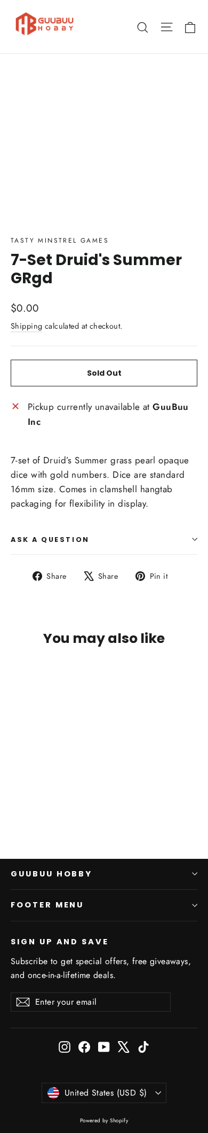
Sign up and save (60, 941)
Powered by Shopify (104, 1120)
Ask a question (50, 539)
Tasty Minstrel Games (60, 240)
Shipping (26, 326)
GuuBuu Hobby (51, 873)
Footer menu (47, 904)
